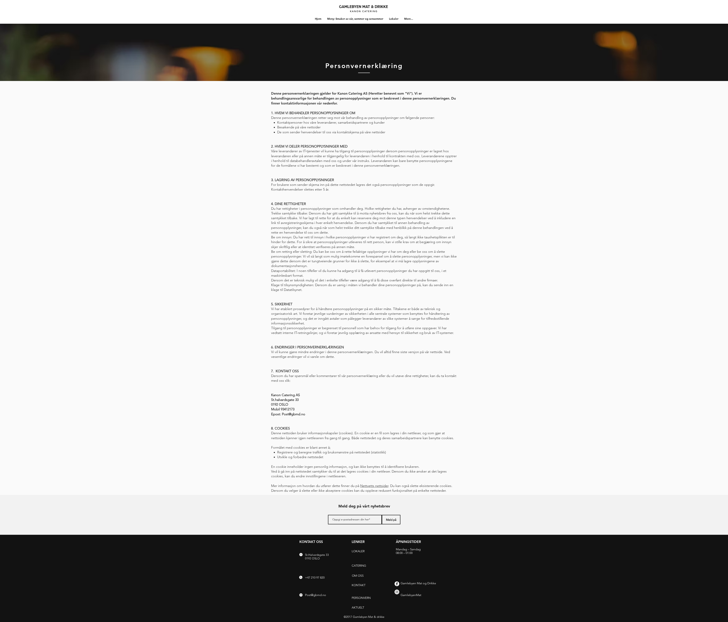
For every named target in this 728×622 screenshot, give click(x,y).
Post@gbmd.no (293, 414)
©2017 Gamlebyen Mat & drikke (364, 617)
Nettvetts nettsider (374, 486)
